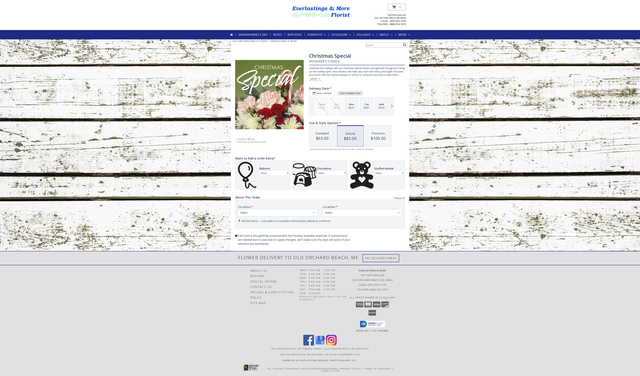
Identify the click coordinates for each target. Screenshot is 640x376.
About (385, 35)
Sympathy (315, 35)
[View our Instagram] (331, 344)
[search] (404, 45)
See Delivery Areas (381, 258)
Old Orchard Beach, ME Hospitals (347, 348)
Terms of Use (330, 370)
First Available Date (350, 93)
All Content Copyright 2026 (287, 368)
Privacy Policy (350, 368)
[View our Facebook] (308, 344)
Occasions (340, 35)
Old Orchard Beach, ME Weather (301, 354)
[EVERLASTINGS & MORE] (321, 11)
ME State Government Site (342, 354)
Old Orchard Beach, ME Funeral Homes (296, 348)
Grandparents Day (253, 35)
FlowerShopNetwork (322, 368)
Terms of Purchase (377, 368)
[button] (397, 7)
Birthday (295, 35)
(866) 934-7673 (397, 24)
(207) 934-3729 (397, 21)
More (402, 35)
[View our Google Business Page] (320, 344)
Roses (277, 35)
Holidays (363, 35)
